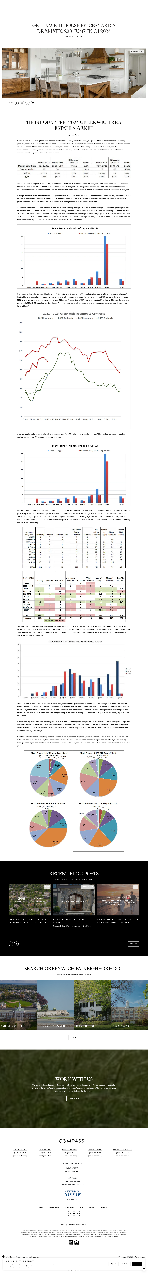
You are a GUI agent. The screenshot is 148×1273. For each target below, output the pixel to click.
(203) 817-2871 (20, 1153)
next (16, 943)
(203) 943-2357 (44, 1153)
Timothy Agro (95, 1149)
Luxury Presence (32, 1257)
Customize (125, 1264)
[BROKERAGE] (79, 1214)
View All (133, 944)
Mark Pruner (20, 1149)
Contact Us (103, 1207)
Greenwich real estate (52, 141)
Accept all (137, 1264)
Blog (81, 1207)
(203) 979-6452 (122, 1153)
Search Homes (69, 1207)
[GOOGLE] (74, 1214)
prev (11, 943)
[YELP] (69, 1214)
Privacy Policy (140, 1257)
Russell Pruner (69, 1149)
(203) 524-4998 (70, 1153)
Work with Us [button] (74, 1098)
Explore (91, 1207)
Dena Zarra (45, 1149)
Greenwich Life (54, 1207)
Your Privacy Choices (74, 1270)
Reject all (113, 1264)
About (41, 1207)
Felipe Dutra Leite (122, 1149)
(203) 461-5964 (95, 1153)
